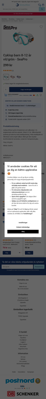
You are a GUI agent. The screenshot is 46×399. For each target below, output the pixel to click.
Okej (23, 231)
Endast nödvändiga (23, 227)
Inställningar (23, 222)
